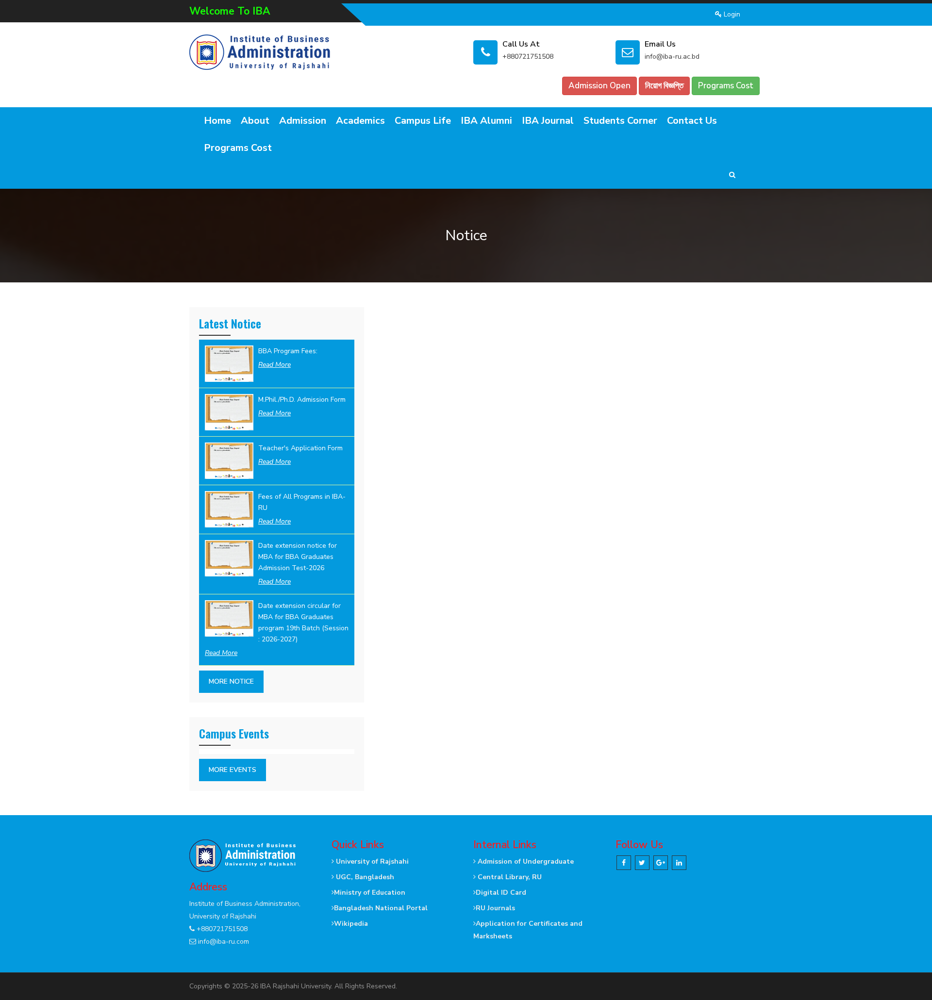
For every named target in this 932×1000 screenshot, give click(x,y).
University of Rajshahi (371, 861)
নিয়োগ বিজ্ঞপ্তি (664, 85)
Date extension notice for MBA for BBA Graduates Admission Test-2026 (297, 557)
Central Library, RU (509, 877)
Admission (302, 120)
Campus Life (423, 120)
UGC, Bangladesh (364, 877)
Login (731, 14)
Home (217, 120)
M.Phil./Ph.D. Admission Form (302, 399)
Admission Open (599, 85)
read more (274, 364)
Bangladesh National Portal (381, 908)
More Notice (231, 681)
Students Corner (620, 120)
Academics (360, 120)
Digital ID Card (501, 892)
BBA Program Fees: (287, 351)
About (255, 120)
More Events (232, 769)
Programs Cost (725, 85)
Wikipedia (351, 923)
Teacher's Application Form (300, 448)
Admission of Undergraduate (525, 861)
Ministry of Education (369, 892)
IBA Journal (548, 120)
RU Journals (495, 908)
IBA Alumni (486, 120)
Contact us (692, 120)
